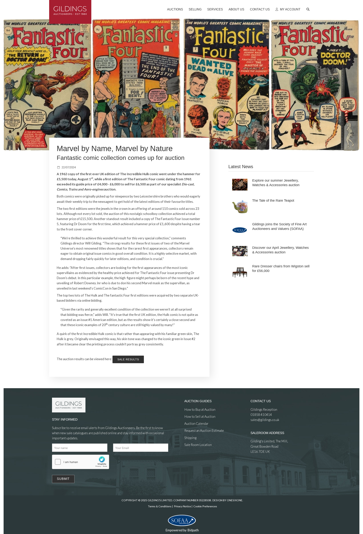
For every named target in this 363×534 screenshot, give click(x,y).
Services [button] (215, 9)
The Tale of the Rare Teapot (273, 200)
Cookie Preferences (205, 506)
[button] (308, 9)
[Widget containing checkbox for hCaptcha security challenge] (80, 462)
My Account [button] (289, 9)
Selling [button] (195, 9)
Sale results (128, 359)
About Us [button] (236, 9)
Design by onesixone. (228, 500)
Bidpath (193, 530)
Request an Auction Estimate (204, 431)
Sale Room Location (198, 445)
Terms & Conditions (159, 506)
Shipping (190, 438)
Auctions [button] (175, 9)
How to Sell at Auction (199, 416)
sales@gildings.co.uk (265, 420)
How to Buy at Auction (199, 409)
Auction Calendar (196, 423)
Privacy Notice (182, 506)
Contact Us (260, 9)
